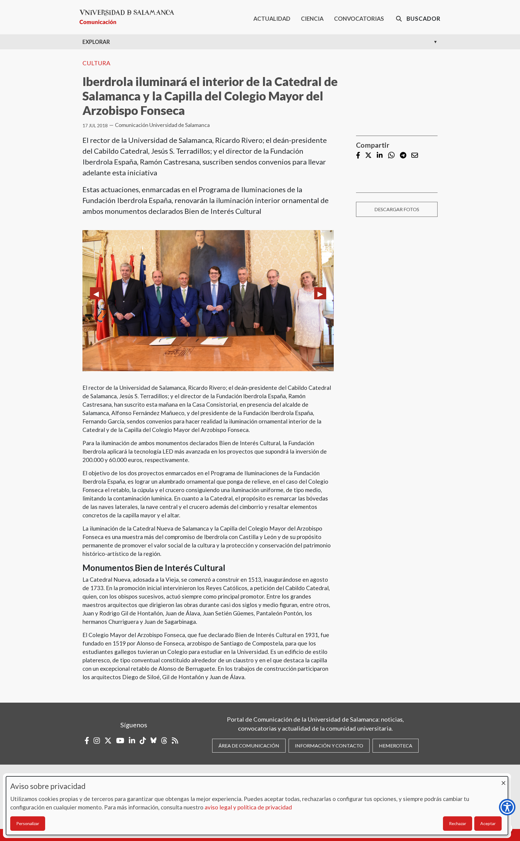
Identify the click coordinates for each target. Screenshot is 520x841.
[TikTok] (143, 740)
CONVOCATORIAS (359, 18)
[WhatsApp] (391, 155)
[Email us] (414, 156)
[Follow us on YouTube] (120, 740)
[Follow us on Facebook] (358, 156)
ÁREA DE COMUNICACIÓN (248, 745)
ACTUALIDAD (271, 18)
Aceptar (488, 823)
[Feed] (175, 740)
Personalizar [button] (27, 823)
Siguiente (320, 293)
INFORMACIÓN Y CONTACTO (329, 745)
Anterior (96, 293)
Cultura (96, 62)
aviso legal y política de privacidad (248, 807)
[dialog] (257, 805)
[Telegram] (403, 156)
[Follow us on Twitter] (368, 156)
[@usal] (164, 740)
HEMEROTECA (395, 745)
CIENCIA (312, 18)
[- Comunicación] (129, 17)
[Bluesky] (153, 740)
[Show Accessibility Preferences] (507, 807)
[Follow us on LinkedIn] (379, 156)
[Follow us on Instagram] (97, 740)
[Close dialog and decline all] (503, 780)
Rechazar (457, 823)
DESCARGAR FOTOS (396, 209)
